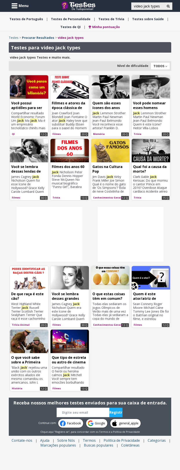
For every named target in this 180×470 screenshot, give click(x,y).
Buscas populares (98, 445)
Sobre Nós (66, 440)
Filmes (56, 134)
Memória (99, 134)
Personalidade (70, 19)
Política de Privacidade (126, 431)
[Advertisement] (49, 234)
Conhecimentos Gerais (107, 197)
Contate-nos (22, 440)
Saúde (148, 19)
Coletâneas (130, 445)
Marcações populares (58, 445)
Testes (13, 38)
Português (26, 19)
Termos (103, 431)
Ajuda (44, 440)
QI (70, 27)
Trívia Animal (21, 324)
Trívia (111, 19)
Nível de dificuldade (132, 66)
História (17, 388)
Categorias (157, 440)
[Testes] (82, 6)
